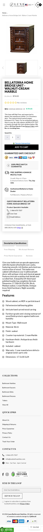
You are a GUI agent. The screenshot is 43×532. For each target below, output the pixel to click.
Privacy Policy (7, 433)
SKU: (7, 109)
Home (4, 13)
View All (5, 405)
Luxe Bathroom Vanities (17, 514)
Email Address (15, 217)
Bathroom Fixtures (9, 396)
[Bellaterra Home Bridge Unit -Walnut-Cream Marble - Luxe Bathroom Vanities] (21, 38)
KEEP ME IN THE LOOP (12, 496)
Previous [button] (3, 68)
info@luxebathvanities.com (15, 459)
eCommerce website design (17, 516)
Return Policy (30, 126)
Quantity (8, 133)
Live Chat (13, 214)
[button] (5, 4)
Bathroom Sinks (8, 392)
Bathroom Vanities (9, 383)
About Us (5, 420)
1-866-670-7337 (16, 210)
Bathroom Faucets (8, 388)
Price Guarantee (8, 429)
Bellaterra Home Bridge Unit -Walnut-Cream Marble (19, 15)
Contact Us (6, 437)
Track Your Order (8, 441)
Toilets (4, 400)
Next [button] (40, 68)
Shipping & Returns (9, 424)
